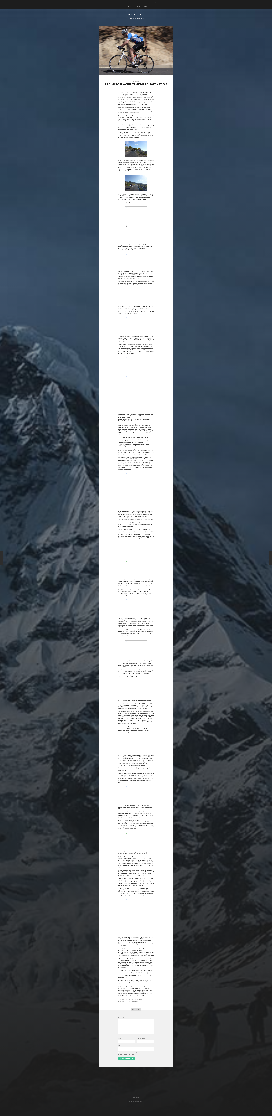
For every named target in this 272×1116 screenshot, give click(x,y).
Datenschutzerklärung (115, 2)
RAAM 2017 (121, 999)
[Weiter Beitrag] (270, 558)
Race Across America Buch (132, 6)
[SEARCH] (151, 6)
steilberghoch (136, 14)
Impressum (129, 2)
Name (119, 1038)
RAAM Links (160, 2)
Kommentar (121, 1017)
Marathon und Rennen (141, 2)
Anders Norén (139, 1101)
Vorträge (145, 6)
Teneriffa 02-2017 (136, 999)
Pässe (152, 2)
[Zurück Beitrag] (1, 558)
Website (120, 1045)
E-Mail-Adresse (141, 1038)
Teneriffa (127, 1001)
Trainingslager (145, 999)
